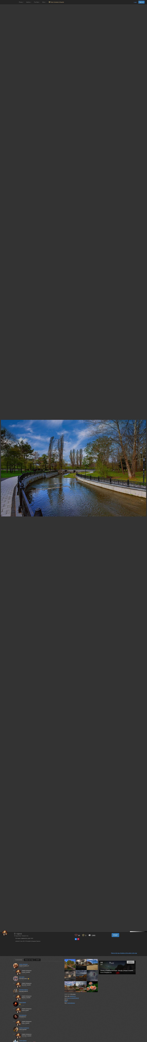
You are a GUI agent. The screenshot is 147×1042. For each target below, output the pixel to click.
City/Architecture (71, 1003)
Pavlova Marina (22, 1040)
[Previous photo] (1, 451)
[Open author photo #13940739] (81, 964)
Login (135, 2)
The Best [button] (36, 2)
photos (73, 994)
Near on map (29, 960)
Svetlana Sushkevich (24, 1028)
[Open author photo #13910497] (92, 964)
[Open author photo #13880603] (70, 975)
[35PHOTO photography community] (9, 2)
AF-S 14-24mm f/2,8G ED (73, 998)
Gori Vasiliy (21, 977)
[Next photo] (145, 451)
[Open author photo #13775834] (81, 986)
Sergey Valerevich (23, 964)
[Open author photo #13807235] (70, 986)
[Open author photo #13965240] (70, 964)
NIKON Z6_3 (73, 996)
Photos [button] (21, 2)
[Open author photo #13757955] (92, 986)
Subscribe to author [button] (115, 935)
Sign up (141, 2)
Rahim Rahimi (22, 1002)
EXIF (37, 960)
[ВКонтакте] (76, 939)
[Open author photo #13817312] (92, 975)
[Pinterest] (78, 939)
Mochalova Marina (23, 989)
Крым (65, 1001)
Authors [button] (28, 2)
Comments (18, 960)
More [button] (44, 2)
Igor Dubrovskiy (22, 1015)
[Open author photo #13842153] (81, 975)
